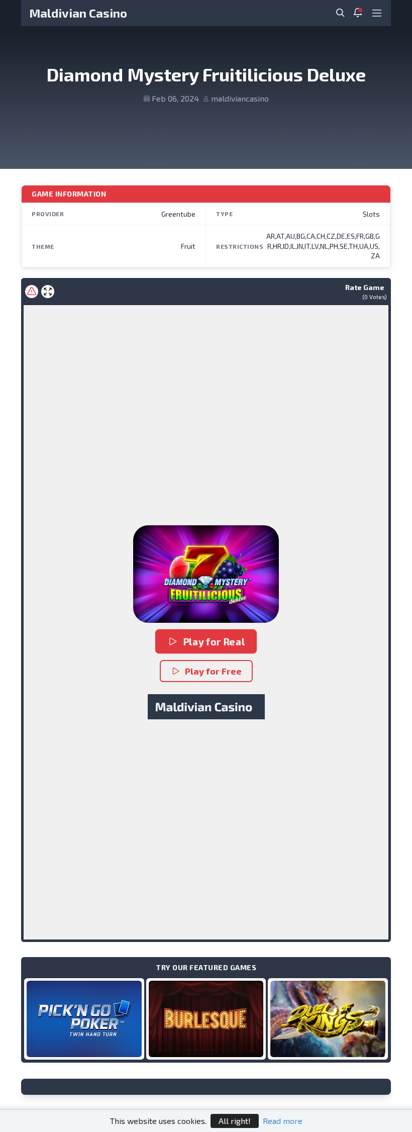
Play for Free (213, 671)
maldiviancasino (240, 98)
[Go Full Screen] (47, 291)
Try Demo (83, 1018)
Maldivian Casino (78, 13)
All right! (235, 1120)
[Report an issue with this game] (31, 291)
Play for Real (213, 641)
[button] (206, 574)
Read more (282, 1120)
